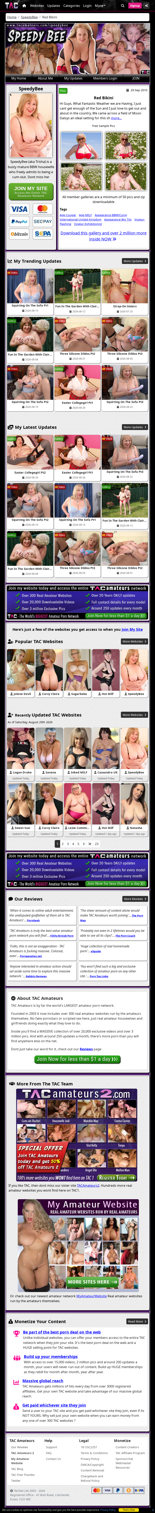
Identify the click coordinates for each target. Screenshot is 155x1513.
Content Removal (92, 1470)
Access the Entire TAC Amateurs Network (31, 191)
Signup (135, 5)
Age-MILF (85, 215)
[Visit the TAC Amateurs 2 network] (76, 1135)
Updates (53, 5)
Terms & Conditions (94, 1453)
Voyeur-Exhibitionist (88, 224)
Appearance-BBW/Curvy (111, 215)
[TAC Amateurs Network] (11, 5)
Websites (37, 5)
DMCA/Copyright (92, 1465)
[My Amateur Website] (78, 1246)
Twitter (16, 1481)
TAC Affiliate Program (130, 1453)
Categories (71, 5)
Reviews (86, 1049)
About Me (45, 78)
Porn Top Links (99, 976)
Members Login (105, 78)
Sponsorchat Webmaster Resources (124, 1463)
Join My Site (132, 629)
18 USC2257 (89, 1447)
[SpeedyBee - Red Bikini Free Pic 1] (81, 145)
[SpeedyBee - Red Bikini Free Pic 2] (126, 145)
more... (116, 118)
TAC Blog (17, 1469)
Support (51, 1447)
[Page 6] (89, 844)
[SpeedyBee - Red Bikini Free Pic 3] (81, 176)
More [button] (99, 5)
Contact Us (53, 1459)
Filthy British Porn (61, 936)
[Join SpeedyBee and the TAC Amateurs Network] (19, 209)
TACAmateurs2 (88, 1185)
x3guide (96, 951)
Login (87, 5)
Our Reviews (19, 1447)
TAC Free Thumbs (23, 1475)
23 (96, 844)
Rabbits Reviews (36, 976)
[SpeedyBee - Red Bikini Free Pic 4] (126, 176)
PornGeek (33, 920)
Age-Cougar (68, 215)
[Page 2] (84, 844)
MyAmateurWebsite (91, 1296)
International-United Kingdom (80, 219)
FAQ (48, 1453)
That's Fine (129, 1510)
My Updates (73, 78)
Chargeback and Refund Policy (92, 1478)
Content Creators (127, 1447)
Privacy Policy (107, 1510)
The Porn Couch (125, 936)
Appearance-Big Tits (118, 219)
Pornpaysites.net (31, 956)
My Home (18, 78)
